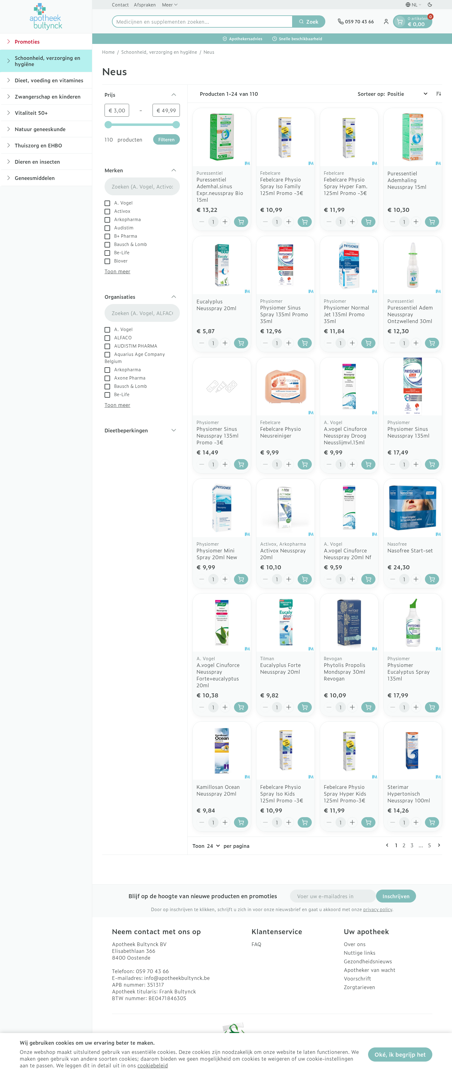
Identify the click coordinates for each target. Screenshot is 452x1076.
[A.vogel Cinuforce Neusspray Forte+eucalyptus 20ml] (222, 623)
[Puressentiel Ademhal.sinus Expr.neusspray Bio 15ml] (222, 137)
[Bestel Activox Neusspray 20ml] (305, 579)
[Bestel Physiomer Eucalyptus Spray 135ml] (432, 707)
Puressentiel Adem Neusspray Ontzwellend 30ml (410, 314)
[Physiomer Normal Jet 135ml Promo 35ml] (349, 265)
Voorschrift (357, 978)
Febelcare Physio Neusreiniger (280, 432)
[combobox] (202, 21)
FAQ (256, 944)
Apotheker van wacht (369, 969)
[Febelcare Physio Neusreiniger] (285, 386)
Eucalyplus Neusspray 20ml (216, 305)
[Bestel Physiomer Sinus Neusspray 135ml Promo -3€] (241, 464)
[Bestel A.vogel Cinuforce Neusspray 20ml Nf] (368, 579)
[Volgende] (438, 845)
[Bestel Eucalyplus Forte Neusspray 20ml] (305, 707)
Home (108, 52)
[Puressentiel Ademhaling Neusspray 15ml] (413, 137)
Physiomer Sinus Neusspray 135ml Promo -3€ (217, 435)
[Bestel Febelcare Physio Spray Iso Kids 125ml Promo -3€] (305, 822)
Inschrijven (396, 896)
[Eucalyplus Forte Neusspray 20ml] (285, 623)
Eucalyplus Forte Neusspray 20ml (280, 668)
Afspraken (145, 4)
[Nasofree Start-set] (413, 508)
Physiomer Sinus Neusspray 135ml (408, 432)
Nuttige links (359, 952)
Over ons (355, 944)
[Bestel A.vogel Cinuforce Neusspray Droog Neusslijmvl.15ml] (368, 464)
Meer (167, 4)
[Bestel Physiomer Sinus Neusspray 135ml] (432, 464)
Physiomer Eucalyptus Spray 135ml (408, 671)
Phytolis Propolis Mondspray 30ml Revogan (344, 671)
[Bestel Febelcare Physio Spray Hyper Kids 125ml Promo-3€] (368, 822)
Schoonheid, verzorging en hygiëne (159, 52)
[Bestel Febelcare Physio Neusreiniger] (305, 464)
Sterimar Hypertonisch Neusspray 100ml (408, 793)
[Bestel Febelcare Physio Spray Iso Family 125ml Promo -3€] (305, 221)
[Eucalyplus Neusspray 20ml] (222, 265)
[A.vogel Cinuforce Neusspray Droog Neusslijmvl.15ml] (349, 386)
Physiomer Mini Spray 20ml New (216, 554)
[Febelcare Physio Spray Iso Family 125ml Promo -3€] (285, 137)
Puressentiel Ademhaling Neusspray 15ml (406, 180)
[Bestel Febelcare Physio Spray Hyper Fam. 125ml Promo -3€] (368, 221)
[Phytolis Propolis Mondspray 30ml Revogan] (349, 623)
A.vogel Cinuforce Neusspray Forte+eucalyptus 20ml (218, 675)
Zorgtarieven (359, 987)
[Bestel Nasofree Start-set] (432, 579)
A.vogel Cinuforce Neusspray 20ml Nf (347, 554)
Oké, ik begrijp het (400, 1054)
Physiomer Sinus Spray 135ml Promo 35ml (284, 314)
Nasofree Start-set (410, 550)
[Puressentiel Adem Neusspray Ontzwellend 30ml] (413, 265)
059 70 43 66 (152, 971)
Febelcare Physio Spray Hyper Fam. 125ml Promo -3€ (345, 186)
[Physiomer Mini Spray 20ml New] (222, 508)
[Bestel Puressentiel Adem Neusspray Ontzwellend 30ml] (432, 343)
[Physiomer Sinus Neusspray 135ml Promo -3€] (222, 386)
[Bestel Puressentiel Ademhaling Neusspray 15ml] (432, 221)
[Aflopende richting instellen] (438, 93)
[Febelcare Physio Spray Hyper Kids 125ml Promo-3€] (349, 751)
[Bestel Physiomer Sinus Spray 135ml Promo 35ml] (305, 343)
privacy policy (377, 909)
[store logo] (46, 16)
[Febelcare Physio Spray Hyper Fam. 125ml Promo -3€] (349, 137)
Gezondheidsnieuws (368, 961)
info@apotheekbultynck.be (177, 977)
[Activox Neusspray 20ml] (285, 508)
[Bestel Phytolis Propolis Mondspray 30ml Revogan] (368, 707)
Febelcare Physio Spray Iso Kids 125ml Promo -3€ (281, 793)
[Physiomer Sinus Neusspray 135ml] (413, 386)
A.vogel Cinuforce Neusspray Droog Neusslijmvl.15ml (345, 435)
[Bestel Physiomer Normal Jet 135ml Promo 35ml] (368, 343)
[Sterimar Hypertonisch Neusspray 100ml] (413, 751)
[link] (388, 845)
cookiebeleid (152, 1065)
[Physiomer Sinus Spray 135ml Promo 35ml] (285, 265)
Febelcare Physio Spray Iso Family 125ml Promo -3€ (281, 186)
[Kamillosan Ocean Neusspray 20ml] (222, 751)
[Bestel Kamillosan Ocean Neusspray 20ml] (241, 822)
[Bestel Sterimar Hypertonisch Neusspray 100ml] (432, 822)
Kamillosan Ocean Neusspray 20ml (218, 790)
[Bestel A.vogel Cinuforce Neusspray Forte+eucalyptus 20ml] (241, 707)
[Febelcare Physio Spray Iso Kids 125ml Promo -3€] (285, 751)
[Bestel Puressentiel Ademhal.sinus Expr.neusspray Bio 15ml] (241, 221)
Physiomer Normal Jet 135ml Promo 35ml (346, 314)
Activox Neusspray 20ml (283, 554)
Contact (120, 4)
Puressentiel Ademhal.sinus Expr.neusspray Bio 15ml (219, 189)
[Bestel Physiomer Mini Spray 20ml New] (241, 579)
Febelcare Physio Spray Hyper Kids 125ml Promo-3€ (345, 793)
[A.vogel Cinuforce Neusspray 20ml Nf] (349, 508)
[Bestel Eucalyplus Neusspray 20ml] (241, 343)
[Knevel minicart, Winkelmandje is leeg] (399, 21)
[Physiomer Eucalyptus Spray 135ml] (413, 623)
